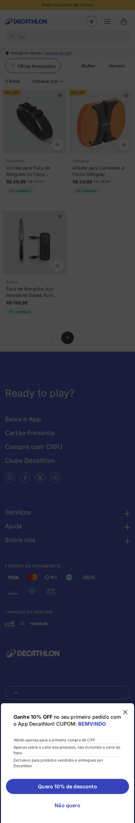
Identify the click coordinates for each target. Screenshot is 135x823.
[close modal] (125, 712)
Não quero (67, 805)
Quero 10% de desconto (67, 786)
